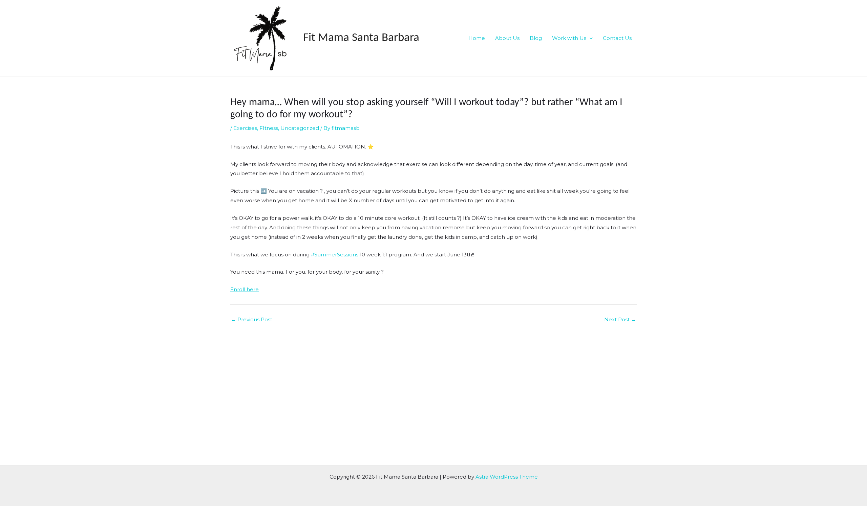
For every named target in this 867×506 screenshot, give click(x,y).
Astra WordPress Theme (506, 477)
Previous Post (251, 319)
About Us (507, 38)
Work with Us (569, 38)
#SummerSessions (334, 254)
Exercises (245, 128)
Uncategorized (299, 128)
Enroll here (244, 289)
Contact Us (617, 38)
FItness (268, 128)
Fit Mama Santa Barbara (361, 38)
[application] (589, 38)
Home (476, 38)
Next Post (620, 319)
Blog (536, 38)
